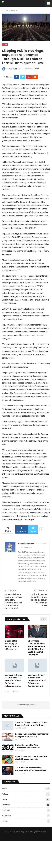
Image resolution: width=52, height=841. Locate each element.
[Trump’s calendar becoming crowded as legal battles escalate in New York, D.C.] (7, 770)
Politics (5, 794)
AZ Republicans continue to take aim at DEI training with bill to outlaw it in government (13, 601)
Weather (6, 805)
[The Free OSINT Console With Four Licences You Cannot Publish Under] (7, 725)
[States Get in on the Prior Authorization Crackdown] (7, 748)
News (5, 45)
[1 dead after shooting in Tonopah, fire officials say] (14, 631)
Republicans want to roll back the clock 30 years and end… (31, 757)
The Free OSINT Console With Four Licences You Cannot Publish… (32, 723)
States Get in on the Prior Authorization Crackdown (28, 746)
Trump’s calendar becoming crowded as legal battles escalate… (31, 769)
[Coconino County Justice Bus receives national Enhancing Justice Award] (37, 665)
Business (6, 810)
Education (6, 815)
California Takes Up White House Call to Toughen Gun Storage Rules (38, 600)
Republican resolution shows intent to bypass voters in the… (32, 735)
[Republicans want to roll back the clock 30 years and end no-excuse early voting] (7, 759)
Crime (4, 799)
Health (5, 821)
